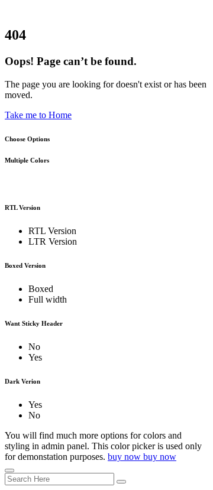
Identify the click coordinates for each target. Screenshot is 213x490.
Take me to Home (38, 115)
